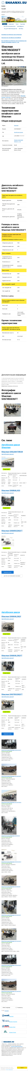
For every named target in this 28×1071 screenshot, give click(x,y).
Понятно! (22, 1067)
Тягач (17, 24)
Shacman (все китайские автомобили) (11, 37)
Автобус (21, 28)
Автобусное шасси (18, 132)
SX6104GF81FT (11, 776)
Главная (4, 24)
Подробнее (6, 469)
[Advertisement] (14, 168)
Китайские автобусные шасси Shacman (11, 34)
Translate (6, 1010)
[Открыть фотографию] (14, 75)
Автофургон (20, 26)
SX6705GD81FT (11, 941)
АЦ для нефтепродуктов (10, 28)
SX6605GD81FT (11, 861)
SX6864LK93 (10, 835)
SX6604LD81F (10, 886)
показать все (7, 572)
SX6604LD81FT (11, 915)
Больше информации (9, 1069)
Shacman (16, 125)
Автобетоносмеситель (9, 26)
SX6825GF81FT (11, 750)
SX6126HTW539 (11, 802)
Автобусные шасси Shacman (6, 751)
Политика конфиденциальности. (17, 1046)
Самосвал (11, 24)
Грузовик (22, 24)
